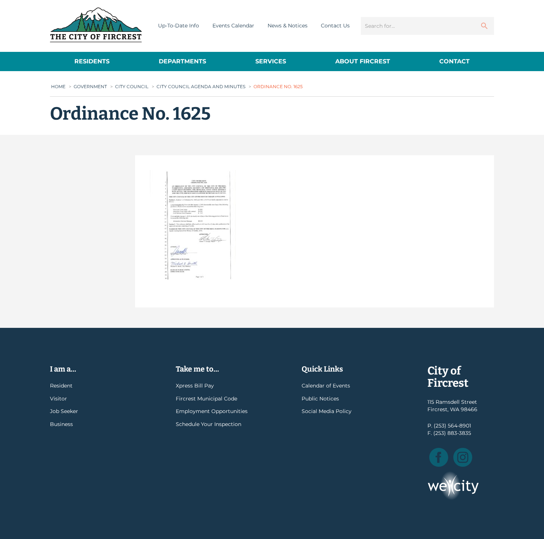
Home (58, 86)
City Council (131, 86)
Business (61, 424)
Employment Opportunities (212, 411)
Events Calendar (233, 25)
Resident (61, 385)
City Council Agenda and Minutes (201, 86)
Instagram (462, 457)
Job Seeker (64, 411)
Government (90, 86)
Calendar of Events (326, 385)
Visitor (58, 398)
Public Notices (320, 398)
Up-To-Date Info (178, 25)
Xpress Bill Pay (195, 385)
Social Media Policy (327, 411)
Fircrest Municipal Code (206, 398)
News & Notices (288, 25)
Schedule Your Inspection (208, 424)
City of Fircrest (96, 24)
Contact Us (335, 25)
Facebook (438, 457)
